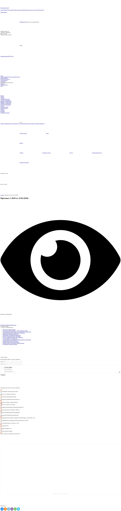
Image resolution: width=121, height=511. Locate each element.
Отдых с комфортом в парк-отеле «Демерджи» (13, 337)
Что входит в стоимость (6, 104)
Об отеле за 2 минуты (5, 79)
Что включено (10, 10)
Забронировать (4, 12)
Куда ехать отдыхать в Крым (9, 329)
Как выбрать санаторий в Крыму (10, 344)
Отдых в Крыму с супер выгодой (10, 338)
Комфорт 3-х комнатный (6, 103)
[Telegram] (8, 508)
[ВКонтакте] (2, 508)
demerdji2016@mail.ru (11, 325)
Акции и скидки (4, 84)
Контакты (27, 10)
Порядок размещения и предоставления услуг (10, 76)
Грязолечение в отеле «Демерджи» (10, 340)
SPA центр (38, 10)
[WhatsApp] (15, 508)
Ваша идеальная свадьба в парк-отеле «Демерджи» (14, 333)
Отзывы (2, 106)
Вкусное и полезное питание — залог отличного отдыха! (15, 330)
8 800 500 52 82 (10, 56)
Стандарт (3, 98)
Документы (3, 81)
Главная (2, 195)
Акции (2, 10)
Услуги (34, 10)
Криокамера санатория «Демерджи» (11, 334)
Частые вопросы (4, 78)
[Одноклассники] (5, 508)
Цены (2, 86)
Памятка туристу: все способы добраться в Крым (13, 343)
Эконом (2, 96)
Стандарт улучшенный (5, 100)
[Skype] (18, 508)
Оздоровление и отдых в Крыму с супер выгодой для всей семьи (17, 331)
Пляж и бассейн (17, 10)
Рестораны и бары (4, 107)
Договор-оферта (4, 80)
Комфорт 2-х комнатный (6, 102)
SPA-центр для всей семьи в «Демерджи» (12, 336)
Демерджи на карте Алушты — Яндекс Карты (60, 493)
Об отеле (31, 10)
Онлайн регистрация (5, 112)
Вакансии (3, 83)
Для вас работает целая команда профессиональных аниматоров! (17, 339)
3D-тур (42, 10)
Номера (5, 10)
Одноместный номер (5, 99)
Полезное (3, 110)
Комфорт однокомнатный (6, 101)
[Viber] (11, 508)
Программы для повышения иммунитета (12, 335)
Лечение (23, 10)
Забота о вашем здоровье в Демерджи (11, 342)
